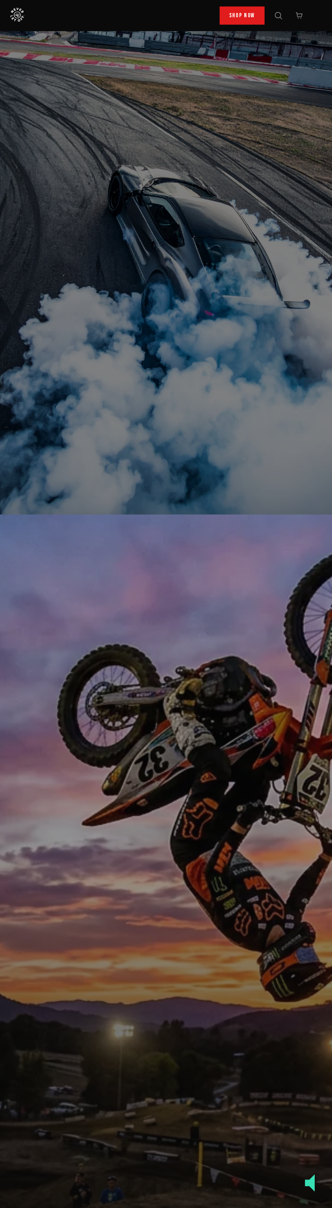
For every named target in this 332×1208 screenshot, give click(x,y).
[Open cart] (299, 15)
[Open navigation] (316, 15)
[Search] (278, 15)
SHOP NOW (242, 15)
